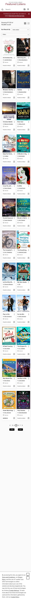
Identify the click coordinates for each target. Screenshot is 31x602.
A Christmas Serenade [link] (8, 58)
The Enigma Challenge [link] (22, 346)
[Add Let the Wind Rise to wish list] (14, 290)
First (12, 429)
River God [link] (20, 122)
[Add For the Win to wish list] (28, 322)
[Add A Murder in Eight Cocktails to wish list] (28, 162)
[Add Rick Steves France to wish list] (14, 386)
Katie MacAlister (23, 412)
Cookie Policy (15, 597)
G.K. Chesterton (8, 252)
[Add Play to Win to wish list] (14, 322)
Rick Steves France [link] (8, 378)
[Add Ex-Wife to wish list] (28, 194)
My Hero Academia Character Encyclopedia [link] (22, 282)
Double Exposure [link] (8, 218)
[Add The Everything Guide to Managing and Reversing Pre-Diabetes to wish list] (28, 258)
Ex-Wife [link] (19, 186)
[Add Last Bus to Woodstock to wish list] (28, 386)
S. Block (6, 156)
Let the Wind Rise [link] (8, 282)
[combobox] (12, 9)
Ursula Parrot (22, 188)
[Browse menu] (28, 9)
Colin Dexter (22, 380)
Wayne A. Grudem (8, 124)
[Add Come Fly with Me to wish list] (14, 194)
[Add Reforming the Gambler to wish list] (28, 66)
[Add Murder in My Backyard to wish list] (28, 226)
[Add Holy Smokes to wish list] (28, 418)
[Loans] (24, 10)
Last (20, 429)
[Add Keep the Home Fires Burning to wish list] (14, 162)
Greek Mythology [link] (8, 410)
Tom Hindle (7, 348)
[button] (25, 24)
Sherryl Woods (7, 188)
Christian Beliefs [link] (7, 122)
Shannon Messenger (9, 284)
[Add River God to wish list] (28, 130)
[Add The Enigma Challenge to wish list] (28, 354)
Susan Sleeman (8, 220)
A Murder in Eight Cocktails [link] (22, 154)
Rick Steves (7, 380)
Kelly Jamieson (8, 316)
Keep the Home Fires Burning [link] (8, 154)
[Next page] (22, 425)
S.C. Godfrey (22, 348)
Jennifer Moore (8, 60)
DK (19, 284)
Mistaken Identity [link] (8, 90)
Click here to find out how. (16, 16)
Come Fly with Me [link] (8, 186)
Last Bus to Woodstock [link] (22, 378)
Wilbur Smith (22, 124)
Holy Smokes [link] (21, 410)
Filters (4, 34)
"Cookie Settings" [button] (14, 590)
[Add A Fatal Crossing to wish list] (14, 354)
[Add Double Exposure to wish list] (14, 226)
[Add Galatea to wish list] (28, 98)
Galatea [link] (19, 90)
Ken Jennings (7, 412)
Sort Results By (5, 29)
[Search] (2, 9)
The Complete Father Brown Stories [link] (8, 250)
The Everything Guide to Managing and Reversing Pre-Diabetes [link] (22, 250)
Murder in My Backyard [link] (22, 218)
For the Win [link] (20, 314)
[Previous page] (10, 425)
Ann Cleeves (22, 220)
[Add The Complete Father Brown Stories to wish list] (14, 258)
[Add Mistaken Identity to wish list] (14, 98)
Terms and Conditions (8, 577)
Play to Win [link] (6, 314)
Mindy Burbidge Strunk (23, 60)
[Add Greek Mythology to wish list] (14, 418)
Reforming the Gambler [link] (22, 58)
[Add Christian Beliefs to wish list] (14, 130)
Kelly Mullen (22, 156)
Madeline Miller (22, 92)
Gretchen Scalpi (22, 252)
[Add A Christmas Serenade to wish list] (14, 66)
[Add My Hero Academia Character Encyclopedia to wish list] (28, 290)
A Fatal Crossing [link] (7, 346)
